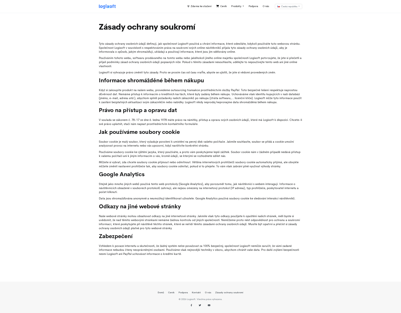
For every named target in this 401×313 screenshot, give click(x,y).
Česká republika (289, 6)
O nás (266, 6)
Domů (161, 292)
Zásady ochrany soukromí (229, 292)
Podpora (253, 6)
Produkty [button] (236, 6)
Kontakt (196, 292)
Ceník (223, 6)
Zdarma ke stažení (200, 6)
